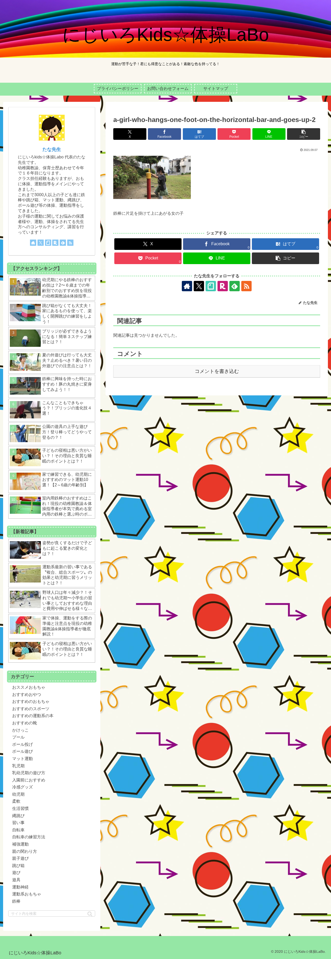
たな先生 (51, 149)
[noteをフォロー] (211, 286)
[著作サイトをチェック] (187, 286)
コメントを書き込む (217, 371)
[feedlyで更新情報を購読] (234, 286)
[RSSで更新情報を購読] (246, 286)
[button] (303, 134)
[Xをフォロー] (199, 286)
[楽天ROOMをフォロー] (222, 286)
